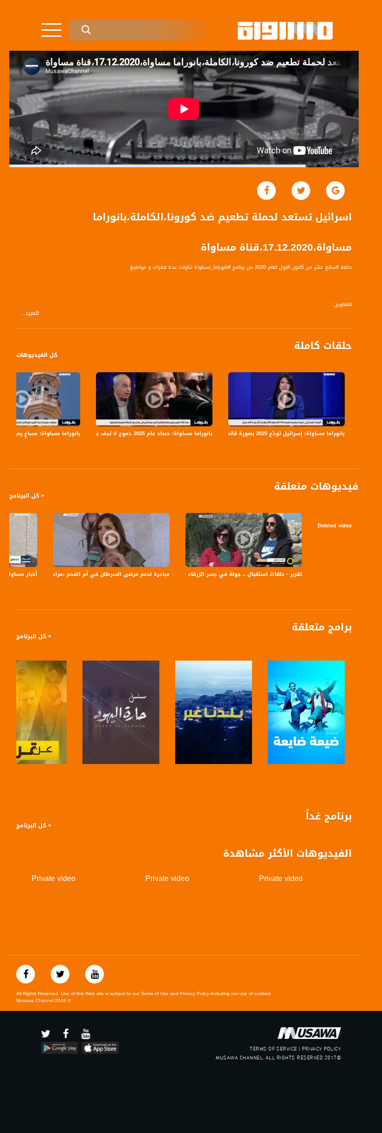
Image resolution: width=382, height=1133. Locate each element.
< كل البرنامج (26, 496)
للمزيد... (30, 313)
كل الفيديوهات (36, 355)
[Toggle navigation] (51, 30)
